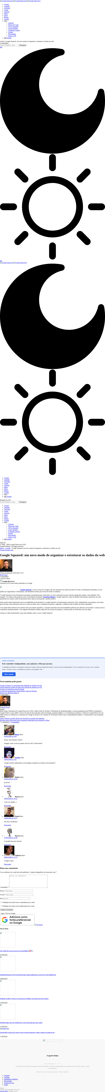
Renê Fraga (3, 575)
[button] (1, 47)
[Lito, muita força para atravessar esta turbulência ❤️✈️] (7, 947)
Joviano (17, 757)
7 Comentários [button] (14, 722)
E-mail (3, 895)
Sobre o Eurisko (41, 1072)
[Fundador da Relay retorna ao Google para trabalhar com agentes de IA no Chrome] (7, 995)
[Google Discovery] (20, 1)
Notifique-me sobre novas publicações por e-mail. (18, 906)
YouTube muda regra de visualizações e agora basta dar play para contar (21, 1022)
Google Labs (9, 550)
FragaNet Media (4, 1091)
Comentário (4, 887)
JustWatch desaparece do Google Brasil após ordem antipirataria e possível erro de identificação (28, 975)
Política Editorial (63, 1072)
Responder (7, 747)
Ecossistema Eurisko (52, 1072)
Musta (17, 734)
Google (7, 548)
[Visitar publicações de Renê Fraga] (6, 571)
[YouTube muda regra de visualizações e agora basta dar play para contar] (7, 1019)
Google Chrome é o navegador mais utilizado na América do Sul (21, 685)
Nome (2, 891)
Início (2, 548)
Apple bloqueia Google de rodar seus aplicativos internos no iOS (21, 687)
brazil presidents (49, 597)
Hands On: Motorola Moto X (9, 693)
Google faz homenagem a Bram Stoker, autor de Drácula (18, 691)
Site (1, 898)
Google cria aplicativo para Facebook (12, 689)
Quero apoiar (9, 674)
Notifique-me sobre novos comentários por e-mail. (18, 902)
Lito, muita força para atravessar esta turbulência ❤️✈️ (16, 951)
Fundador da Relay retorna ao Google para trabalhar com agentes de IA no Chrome (24, 998)
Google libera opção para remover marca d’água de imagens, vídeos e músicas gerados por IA (27, 1032)
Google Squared (25, 590)
